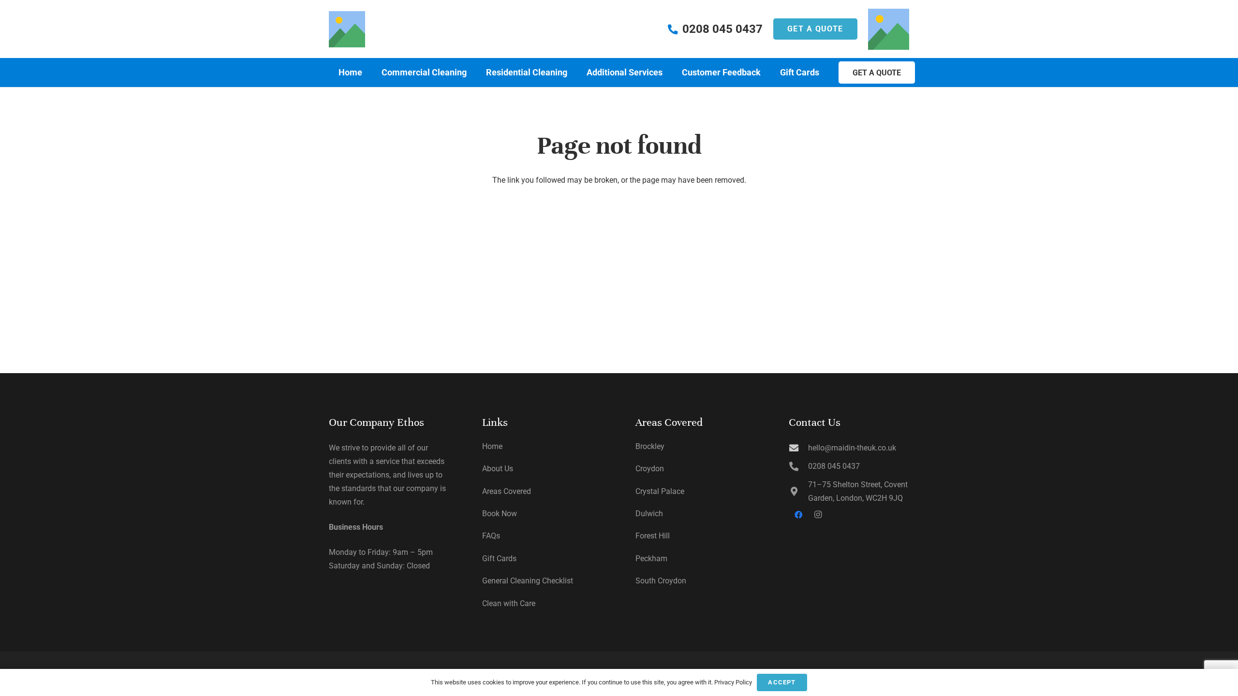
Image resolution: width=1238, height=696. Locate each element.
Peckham (651, 558)
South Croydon (660, 580)
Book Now (499, 513)
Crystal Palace (659, 491)
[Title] (347, 29)
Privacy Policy (733, 682)
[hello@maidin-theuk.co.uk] (798, 447)
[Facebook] (798, 514)
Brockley (649, 446)
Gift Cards (499, 558)
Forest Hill (652, 535)
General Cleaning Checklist (527, 580)
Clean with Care (508, 603)
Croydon (649, 468)
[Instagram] (817, 514)
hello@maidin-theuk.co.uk (852, 447)
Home (492, 446)
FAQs (491, 535)
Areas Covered (506, 491)
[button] (472, 72)
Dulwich (649, 513)
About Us (497, 468)
